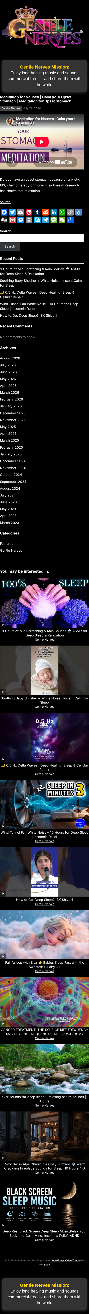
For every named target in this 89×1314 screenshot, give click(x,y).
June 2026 (8, 372)
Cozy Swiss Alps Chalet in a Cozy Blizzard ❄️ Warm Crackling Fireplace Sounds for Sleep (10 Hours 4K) (44, 1166)
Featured (6, 543)
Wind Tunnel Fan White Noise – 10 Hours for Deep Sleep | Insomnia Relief (45, 834)
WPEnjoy (44, 1264)
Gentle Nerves (11, 108)
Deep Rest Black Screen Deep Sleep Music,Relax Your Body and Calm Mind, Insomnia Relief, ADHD (44, 1233)
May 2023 (8, 509)
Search (5, 231)
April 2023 (8, 516)
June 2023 (8, 502)
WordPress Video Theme (66, 1260)
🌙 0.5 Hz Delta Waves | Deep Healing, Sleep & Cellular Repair (44, 767)
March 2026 (9, 392)
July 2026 (8, 365)
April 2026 (8, 386)
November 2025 (13, 420)
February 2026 (11, 399)
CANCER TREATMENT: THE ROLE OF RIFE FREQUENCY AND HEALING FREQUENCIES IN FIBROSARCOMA (44, 1032)
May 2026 (8, 379)
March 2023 (9, 523)
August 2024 (10, 488)
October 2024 (11, 475)
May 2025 (8, 427)
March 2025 (9, 440)
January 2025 (11, 454)
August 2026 (10, 358)
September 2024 (13, 482)
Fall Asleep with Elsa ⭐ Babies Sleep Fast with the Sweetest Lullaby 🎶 (44, 964)
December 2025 (12, 413)
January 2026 (11, 406)
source (5, 202)
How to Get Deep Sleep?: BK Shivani (28, 315)
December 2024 (12, 461)
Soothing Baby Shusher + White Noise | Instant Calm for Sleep (44, 700)
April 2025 (8, 433)
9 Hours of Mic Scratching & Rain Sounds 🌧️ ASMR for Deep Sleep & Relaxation (44, 633)
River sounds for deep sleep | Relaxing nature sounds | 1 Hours (44, 1099)
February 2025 (11, 447)
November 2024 (13, 468)
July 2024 (8, 495)
